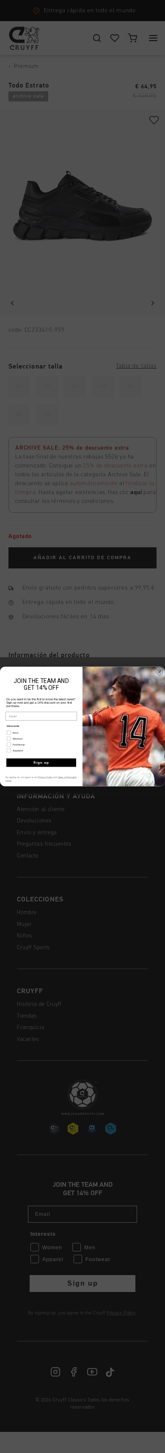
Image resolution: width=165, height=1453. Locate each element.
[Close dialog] (160, 672)
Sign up (41, 763)
